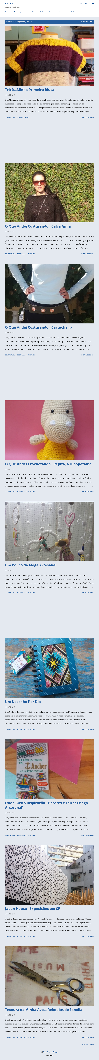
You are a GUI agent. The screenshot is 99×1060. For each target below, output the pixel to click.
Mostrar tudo (87, 22)
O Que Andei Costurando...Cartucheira (38, 327)
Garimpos (62, 12)
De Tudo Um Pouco (46, 12)
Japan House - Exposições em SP (32, 908)
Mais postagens (88, 1045)
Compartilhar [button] (10, 117)
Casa (6, 12)
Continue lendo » (87, 117)
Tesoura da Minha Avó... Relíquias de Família (43, 1009)
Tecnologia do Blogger (50, 1052)
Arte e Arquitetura (20, 12)
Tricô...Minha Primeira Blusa (29, 89)
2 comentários (22, 117)
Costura (73, 12)
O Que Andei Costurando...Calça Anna (38, 226)
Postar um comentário (26, 254)
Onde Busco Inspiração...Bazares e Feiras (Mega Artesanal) (46, 805)
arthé (9, 3)
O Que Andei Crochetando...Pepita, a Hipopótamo (48, 464)
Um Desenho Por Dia (23, 701)
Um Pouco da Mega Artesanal (30, 565)
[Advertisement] (49, 140)
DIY (33, 12)
